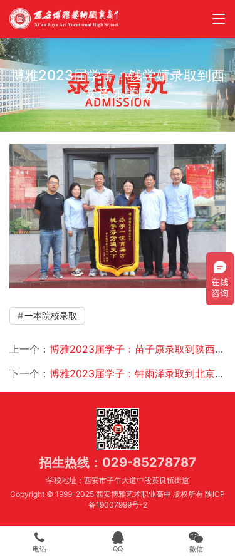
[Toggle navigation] (219, 19)
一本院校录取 (50, 315)
